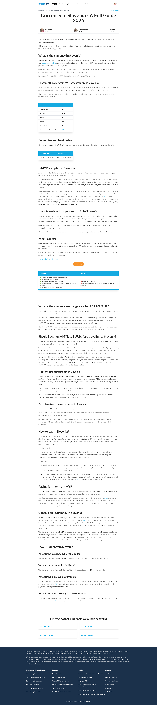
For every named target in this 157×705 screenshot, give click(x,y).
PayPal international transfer (61, 692)
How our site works (111, 677)
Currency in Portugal (46, 635)
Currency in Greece (46, 626)
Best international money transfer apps (90, 674)
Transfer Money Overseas (66, 4)
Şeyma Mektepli (83, 29)
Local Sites (108, 674)
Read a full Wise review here (48, 259)
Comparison (95, 4)
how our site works (35, 664)
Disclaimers (116, 10)
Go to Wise (78, 264)
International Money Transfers (36, 670)
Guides (87, 4)
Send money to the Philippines (35, 677)
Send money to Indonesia (34, 681)
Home (40, 10)
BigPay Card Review (58, 677)
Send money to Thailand (33, 692)
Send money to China (33, 674)
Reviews (79, 4)
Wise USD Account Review (60, 681)
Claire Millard (49, 29)
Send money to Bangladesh (34, 688)
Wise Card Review (58, 688)
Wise (63, 130)
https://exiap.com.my (42, 651)
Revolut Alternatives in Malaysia (62, 684)
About (104, 4)
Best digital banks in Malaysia (87, 690)
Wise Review (56, 674)
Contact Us (108, 692)
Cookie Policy (109, 688)
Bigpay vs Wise (83, 681)
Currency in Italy (86, 626)
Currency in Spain (87, 635)
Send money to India (32, 684)
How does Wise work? (85, 677)
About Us (108, 670)
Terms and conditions (111, 681)
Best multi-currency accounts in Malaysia (91, 694)
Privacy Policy (109, 684)
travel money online (49, 63)
